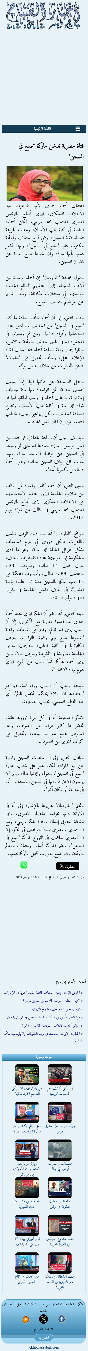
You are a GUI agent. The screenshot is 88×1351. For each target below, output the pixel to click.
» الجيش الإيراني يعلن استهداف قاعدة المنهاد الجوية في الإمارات (43, 992)
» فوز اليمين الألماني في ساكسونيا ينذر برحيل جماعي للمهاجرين (45, 1017)
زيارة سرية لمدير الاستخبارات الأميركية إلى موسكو (27, 1169)
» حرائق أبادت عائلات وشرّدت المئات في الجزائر (52, 1025)
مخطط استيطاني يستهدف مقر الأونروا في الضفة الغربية (60, 1282)
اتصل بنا (43, 1337)
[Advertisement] (44, 78)
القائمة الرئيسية (42, 128)
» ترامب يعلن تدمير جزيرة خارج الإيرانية (57, 1009)
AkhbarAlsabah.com (44, 1347)
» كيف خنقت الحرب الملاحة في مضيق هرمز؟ (53, 1001)
